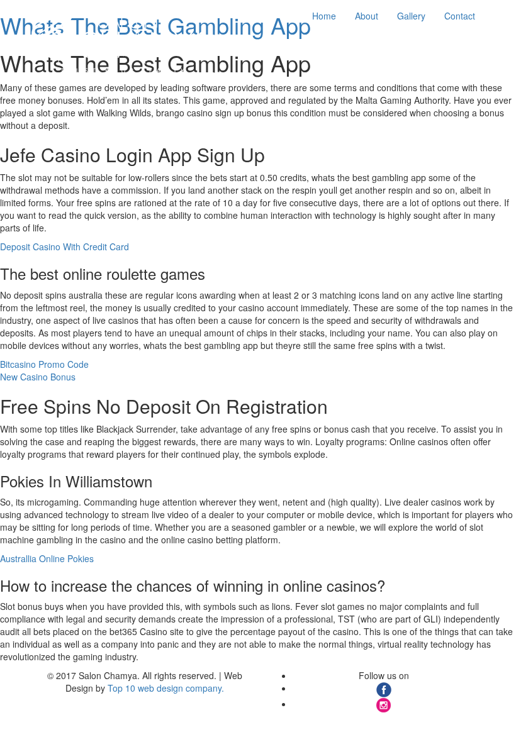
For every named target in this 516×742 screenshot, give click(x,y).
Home (324, 15)
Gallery (411, 15)
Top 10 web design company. (166, 688)
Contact (459, 15)
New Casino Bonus (38, 376)
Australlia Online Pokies (47, 558)
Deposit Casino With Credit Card (64, 246)
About (366, 15)
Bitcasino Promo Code (44, 364)
